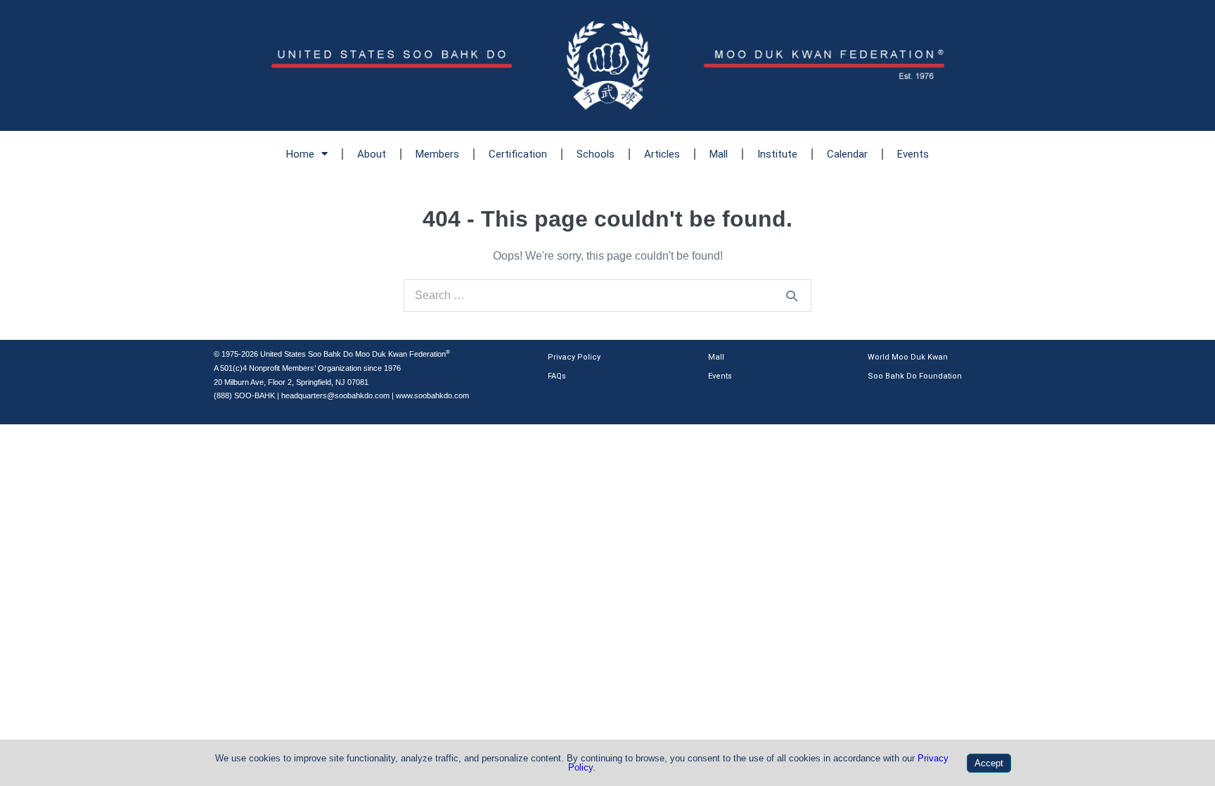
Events (913, 154)
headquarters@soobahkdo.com (335, 395)
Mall (718, 154)
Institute (777, 154)
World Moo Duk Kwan (908, 357)
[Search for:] (607, 295)
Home (300, 154)
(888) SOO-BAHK (244, 395)
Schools (596, 154)
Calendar (847, 154)
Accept (989, 763)
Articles (662, 154)
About (371, 154)
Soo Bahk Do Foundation (915, 376)
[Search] (791, 295)
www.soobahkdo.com (432, 395)
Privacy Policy (574, 357)
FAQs (557, 376)
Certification (518, 154)
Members (437, 154)
